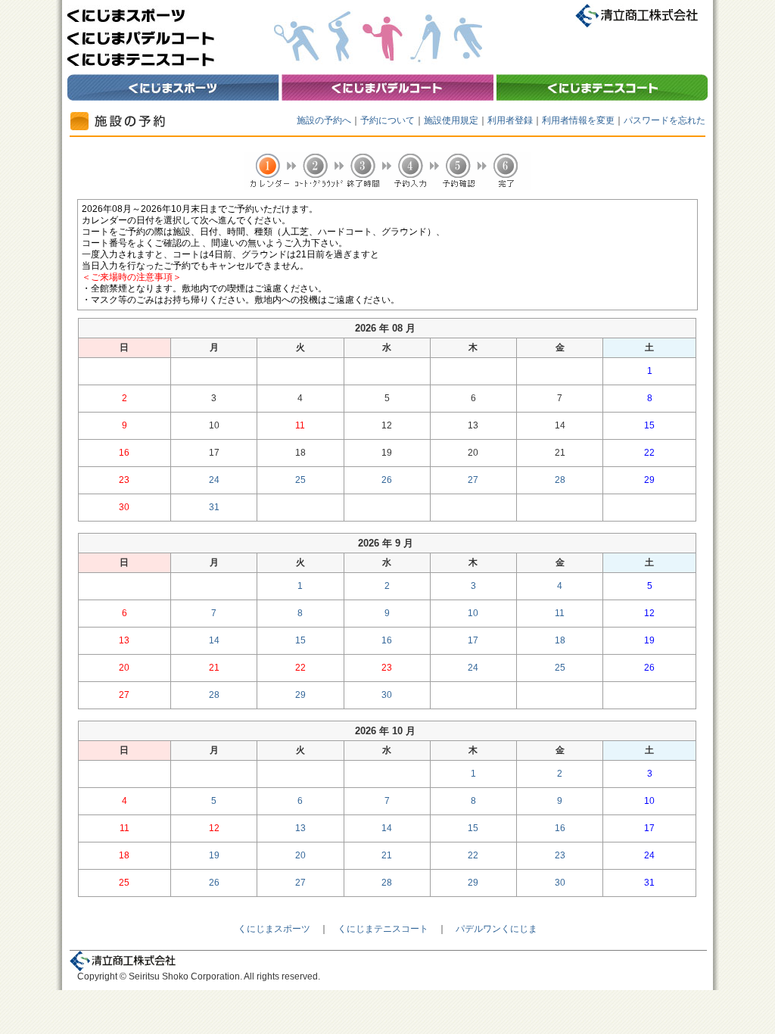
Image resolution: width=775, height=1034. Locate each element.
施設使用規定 (451, 120)
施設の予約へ (324, 120)
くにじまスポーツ (274, 928)
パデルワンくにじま (496, 928)
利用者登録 (510, 120)
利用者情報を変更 (578, 120)
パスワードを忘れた (664, 120)
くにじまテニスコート (383, 928)
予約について (387, 120)
